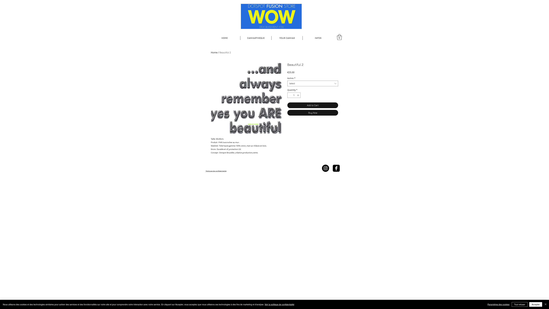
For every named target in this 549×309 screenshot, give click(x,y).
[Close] (545, 304)
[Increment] (298, 95)
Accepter (536, 304)
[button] (255, 38)
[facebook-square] (336, 168)
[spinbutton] (294, 95)
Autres (291, 78)
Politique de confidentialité (216, 171)
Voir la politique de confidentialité (279, 304)
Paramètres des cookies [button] (498, 304)
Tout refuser (519, 304)
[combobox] (312, 83)
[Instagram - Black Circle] (325, 168)
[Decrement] (289, 95)
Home (214, 52)
